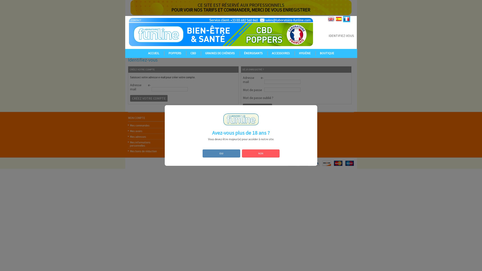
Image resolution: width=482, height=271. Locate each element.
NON (260, 153)
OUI (221, 153)
